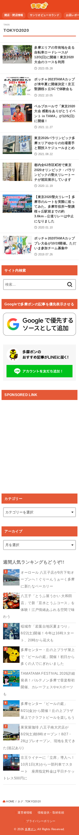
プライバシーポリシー (40, 821)
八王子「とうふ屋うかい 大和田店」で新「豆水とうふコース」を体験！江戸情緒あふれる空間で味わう (39, 606)
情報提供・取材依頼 (51, 812)
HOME (10, 801)
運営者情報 (25, 812)
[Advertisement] (39, 442)
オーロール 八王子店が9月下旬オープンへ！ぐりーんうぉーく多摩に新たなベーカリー (48, 579)
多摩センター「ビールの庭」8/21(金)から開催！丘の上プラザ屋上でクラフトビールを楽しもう (48, 710)
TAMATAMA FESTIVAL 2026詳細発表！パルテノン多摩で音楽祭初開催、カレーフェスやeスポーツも (39, 683)
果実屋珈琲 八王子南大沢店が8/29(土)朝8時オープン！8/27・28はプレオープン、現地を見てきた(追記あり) (39, 737)
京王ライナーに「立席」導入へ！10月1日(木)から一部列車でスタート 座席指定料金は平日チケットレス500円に (39, 767)
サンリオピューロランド (44, 15)
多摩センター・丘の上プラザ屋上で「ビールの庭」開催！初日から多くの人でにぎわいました (48, 656)
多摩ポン (30, 829)
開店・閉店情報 (13, 15)
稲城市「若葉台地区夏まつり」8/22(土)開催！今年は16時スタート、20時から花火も (47, 633)
